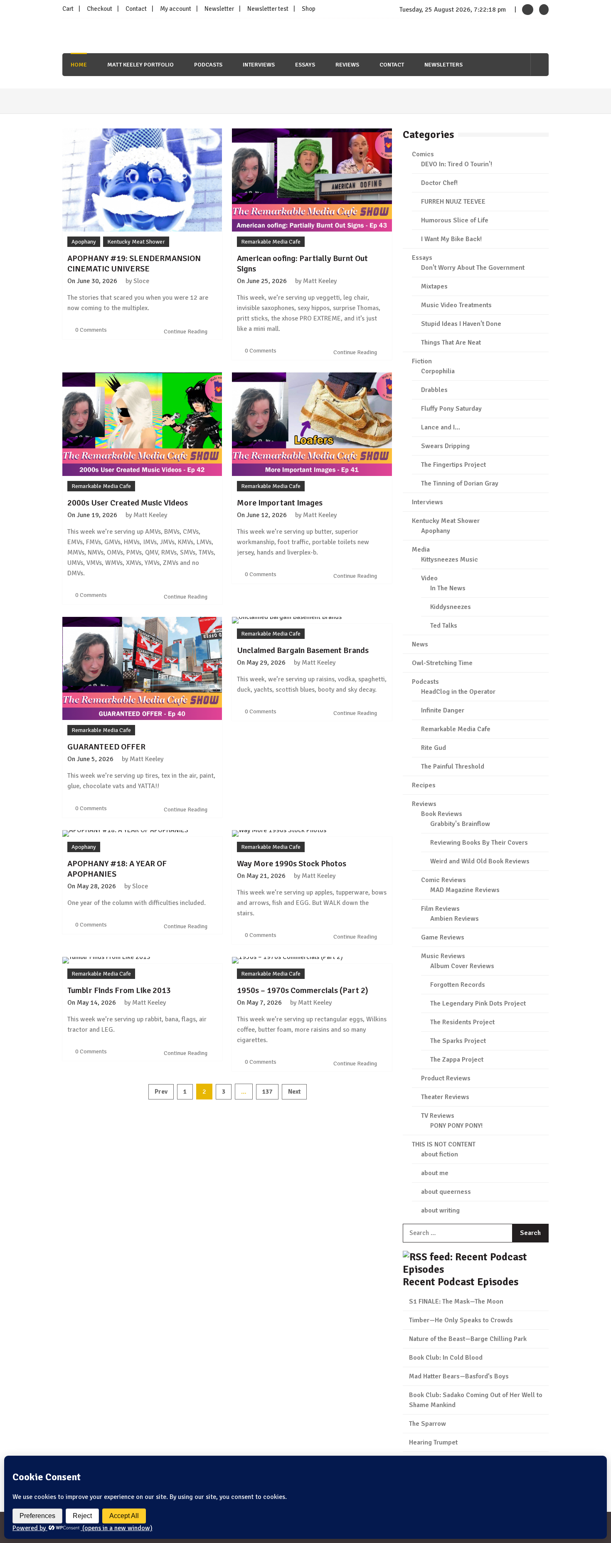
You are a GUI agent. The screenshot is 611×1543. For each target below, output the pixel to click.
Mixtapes (434, 286)
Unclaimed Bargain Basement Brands (303, 650)
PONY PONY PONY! (456, 1126)
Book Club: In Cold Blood (446, 1357)
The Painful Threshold (452, 766)
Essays (305, 64)
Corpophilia (438, 371)
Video (429, 578)
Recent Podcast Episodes (460, 1281)
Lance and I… (440, 427)
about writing (440, 1210)
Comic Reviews (443, 880)
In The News (448, 588)
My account (175, 8)
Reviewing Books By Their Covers (479, 842)
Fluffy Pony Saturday (451, 408)
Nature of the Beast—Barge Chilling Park (468, 1339)
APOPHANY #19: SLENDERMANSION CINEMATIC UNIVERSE (134, 263)
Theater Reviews (445, 1097)
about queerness (446, 1192)
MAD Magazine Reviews (465, 890)
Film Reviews (440, 909)
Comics (423, 154)
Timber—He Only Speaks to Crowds (461, 1320)
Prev (161, 1091)
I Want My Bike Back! (451, 239)
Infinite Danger (442, 710)
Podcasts (208, 64)
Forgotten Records (457, 985)
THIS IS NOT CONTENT (443, 1144)
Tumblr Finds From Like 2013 (119, 990)
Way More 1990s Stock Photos (291, 863)
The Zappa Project (456, 1059)
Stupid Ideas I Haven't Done (461, 324)
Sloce (141, 281)
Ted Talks (443, 625)
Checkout (99, 8)
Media (421, 549)
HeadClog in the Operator (458, 692)
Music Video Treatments (456, 305)
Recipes (424, 785)
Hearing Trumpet (433, 1442)
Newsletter (219, 8)
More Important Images (280, 503)
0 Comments (91, 329)
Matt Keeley (320, 281)
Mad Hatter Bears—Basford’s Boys (459, 1376)
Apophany (83, 241)
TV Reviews (437, 1116)
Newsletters (443, 64)
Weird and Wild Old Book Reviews (480, 861)
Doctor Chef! (439, 183)
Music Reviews (443, 956)
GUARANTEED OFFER (106, 747)
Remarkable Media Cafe (271, 241)
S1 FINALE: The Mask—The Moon (456, 1301)
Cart (68, 8)
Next (294, 1091)
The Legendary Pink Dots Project (478, 1003)
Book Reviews (441, 814)
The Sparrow (427, 1424)
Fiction (422, 361)
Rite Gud (433, 748)
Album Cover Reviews (462, 966)
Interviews (259, 64)
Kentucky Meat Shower (136, 241)
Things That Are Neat (451, 342)
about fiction (439, 1154)
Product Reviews (446, 1078)
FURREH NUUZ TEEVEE (453, 201)
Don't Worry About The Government (473, 268)
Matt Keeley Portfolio (140, 64)
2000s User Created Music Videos (127, 503)
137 (267, 1091)
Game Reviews (442, 937)
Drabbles (434, 390)
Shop (308, 8)
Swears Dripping (445, 446)
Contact (136, 8)
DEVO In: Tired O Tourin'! (456, 164)
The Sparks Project (458, 1041)
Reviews (347, 64)
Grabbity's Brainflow (460, 824)
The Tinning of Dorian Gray (459, 483)
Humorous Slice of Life (454, 220)
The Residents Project (462, 1022)
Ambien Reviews (454, 918)
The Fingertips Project (453, 465)
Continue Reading (186, 331)
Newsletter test (267, 8)
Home (79, 64)
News (420, 644)
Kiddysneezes (450, 607)
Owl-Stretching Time (442, 663)
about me (434, 1173)
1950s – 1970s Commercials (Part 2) (302, 990)
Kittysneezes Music (449, 559)
